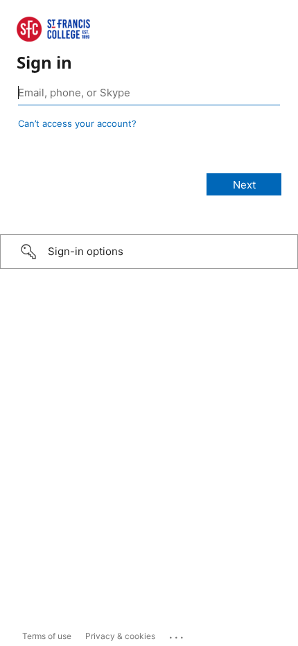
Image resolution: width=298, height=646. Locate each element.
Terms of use (46, 636)
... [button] (177, 634)
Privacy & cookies (120, 636)
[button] (149, 251)
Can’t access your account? (77, 123)
